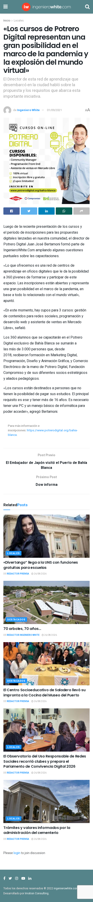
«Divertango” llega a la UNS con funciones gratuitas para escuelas (40, 565)
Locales (19, 21)
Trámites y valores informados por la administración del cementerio (36, 830)
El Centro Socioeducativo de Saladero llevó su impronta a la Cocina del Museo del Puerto (44, 692)
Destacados (16, 620)
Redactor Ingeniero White (23, 635)
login (17, 853)
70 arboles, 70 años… (22, 628)
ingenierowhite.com (66, 888)
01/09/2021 (54, 110)
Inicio (6, 21)
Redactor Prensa (18, 573)
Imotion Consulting (37, 893)
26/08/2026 (39, 573)
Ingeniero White (28, 110)
